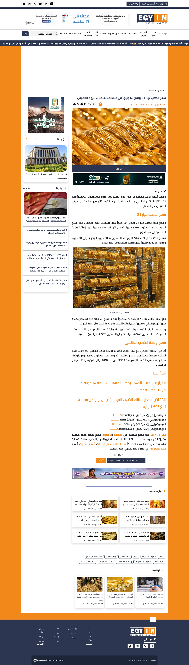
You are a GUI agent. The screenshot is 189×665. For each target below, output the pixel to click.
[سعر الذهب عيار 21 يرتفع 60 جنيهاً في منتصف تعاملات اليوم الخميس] (81, 104)
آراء (79, 34)
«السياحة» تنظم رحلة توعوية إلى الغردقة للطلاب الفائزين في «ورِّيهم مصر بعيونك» (46, 269)
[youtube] (40, 3)
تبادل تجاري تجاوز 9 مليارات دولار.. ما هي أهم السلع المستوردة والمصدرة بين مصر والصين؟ (46, 219)
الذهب (161, 557)
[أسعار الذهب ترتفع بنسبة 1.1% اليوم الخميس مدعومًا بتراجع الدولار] (158, 532)
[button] (35, 139)
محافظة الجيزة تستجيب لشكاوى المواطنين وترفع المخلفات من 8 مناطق (45, 282)
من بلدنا (61, 139)
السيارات (72, 34)
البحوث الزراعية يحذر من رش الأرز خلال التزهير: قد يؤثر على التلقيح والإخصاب (53, 43)
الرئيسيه (160, 90)
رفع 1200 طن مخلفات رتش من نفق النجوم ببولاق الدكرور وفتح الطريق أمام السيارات (46, 257)
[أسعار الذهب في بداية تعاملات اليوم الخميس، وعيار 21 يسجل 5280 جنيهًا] (110, 517)
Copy (100, 460)
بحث (25, 33)
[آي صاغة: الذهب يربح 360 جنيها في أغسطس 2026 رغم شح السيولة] (119, 584)
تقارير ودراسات (88, 33)
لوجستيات (132, 34)
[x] (145, 646)
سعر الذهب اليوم (149, 557)
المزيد (27, 188)
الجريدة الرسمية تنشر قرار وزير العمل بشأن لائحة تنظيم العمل (46, 231)
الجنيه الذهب (159, 562)
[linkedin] (46, 3)
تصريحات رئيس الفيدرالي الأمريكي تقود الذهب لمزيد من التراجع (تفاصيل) (135, 518)
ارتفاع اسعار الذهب (124, 562)
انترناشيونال (120, 34)
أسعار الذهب (125, 557)
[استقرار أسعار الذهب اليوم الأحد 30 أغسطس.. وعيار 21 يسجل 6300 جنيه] (89, 584)
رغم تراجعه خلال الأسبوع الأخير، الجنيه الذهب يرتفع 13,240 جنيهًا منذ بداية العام (135, 502)
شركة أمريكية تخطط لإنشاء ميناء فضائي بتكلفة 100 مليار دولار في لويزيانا (131, 43)
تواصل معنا (41, 630)
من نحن (41, 636)
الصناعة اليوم (143, 33)
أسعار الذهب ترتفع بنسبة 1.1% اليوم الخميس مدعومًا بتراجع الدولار (136, 534)
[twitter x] (35, 3)
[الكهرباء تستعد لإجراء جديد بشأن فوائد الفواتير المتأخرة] (150, 584)
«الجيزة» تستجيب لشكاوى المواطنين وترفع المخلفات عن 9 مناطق (45, 244)
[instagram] (29, 3)
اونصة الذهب (111, 557)
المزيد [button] (64, 34)
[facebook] (24, 3)
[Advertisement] (94, 68)
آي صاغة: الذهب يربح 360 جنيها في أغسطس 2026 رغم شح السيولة (120, 596)
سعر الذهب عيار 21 (143, 562)
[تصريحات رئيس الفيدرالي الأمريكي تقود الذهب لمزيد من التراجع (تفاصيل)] (158, 517)
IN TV (97, 33)
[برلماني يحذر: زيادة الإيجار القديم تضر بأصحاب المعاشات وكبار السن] (46, 158)
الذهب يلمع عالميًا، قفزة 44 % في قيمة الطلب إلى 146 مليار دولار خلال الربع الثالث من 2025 (89, 534)
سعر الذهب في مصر (94, 557)
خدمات (103, 34)
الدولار (136, 557)
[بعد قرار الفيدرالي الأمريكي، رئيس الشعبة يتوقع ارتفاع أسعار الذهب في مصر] (110, 501)
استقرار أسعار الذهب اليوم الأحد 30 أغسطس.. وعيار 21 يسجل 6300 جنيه (90, 597)
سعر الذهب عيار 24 (87, 562)
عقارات (111, 34)
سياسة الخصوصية (40, 642)
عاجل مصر (154, 33)
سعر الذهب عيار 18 (106, 562)
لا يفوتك (59, 188)
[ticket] (130, 646)
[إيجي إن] (152, 19)
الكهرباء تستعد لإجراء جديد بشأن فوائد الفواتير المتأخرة (151, 596)
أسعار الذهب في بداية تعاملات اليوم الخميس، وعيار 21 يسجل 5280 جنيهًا (89, 518)
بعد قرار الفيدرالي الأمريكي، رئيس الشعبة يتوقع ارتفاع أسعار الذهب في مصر (88, 502)
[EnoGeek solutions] (39, 660)
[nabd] (51, 3)
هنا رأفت (159, 191)
